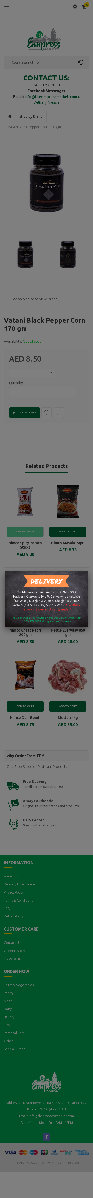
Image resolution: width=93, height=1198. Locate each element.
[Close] (87, 571)
